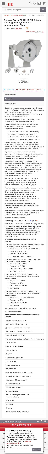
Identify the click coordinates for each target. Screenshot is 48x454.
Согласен (36, 450)
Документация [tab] (10, 103)
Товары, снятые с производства (15, 15)
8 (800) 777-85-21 (24, 425)
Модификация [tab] (10, 94)
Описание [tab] (8, 99)
